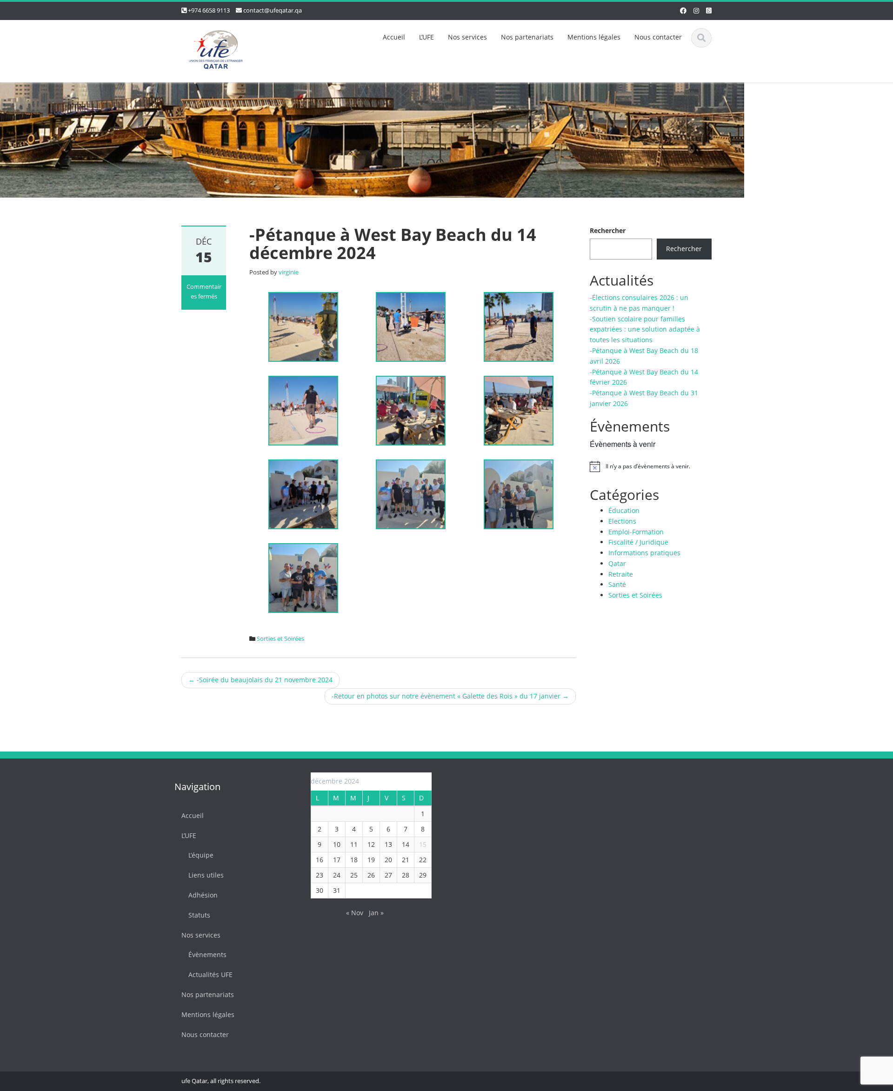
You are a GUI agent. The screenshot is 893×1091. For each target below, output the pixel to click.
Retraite (620, 574)
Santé (617, 584)
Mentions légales (593, 37)
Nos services (467, 37)
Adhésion (203, 895)
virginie (289, 272)
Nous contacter (658, 37)
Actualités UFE (210, 974)
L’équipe (200, 855)
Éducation (624, 510)
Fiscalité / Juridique (638, 542)
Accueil (394, 37)
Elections (622, 521)
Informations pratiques (644, 552)
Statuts (199, 915)
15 (423, 844)
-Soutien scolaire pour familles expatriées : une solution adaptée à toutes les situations (645, 329)
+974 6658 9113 (209, 10)
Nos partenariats (527, 37)
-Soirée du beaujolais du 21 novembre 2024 (260, 679)
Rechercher (608, 230)
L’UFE (426, 37)
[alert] (651, 466)
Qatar (617, 563)
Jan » (376, 912)
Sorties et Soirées (280, 638)
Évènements (207, 954)
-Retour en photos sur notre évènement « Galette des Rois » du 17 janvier (450, 696)
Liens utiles (206, 875)
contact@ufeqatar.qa (272, 10)
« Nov (354, 912)
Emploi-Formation (636, 531)
